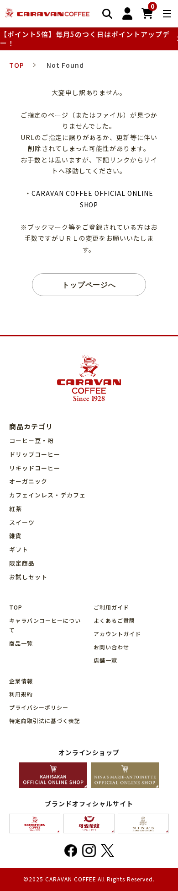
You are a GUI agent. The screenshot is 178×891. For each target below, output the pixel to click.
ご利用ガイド (111, 607)
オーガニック (28, 481)
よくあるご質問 (114, 620)
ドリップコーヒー (34, 454)
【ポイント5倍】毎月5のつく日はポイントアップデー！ (85, 39)
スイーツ (22, 522)
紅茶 (15, 508)
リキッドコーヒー (34, 468)
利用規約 (21, 694)
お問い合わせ (111, 647)
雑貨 (15, 535)
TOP (15, 607)
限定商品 (22, 563)
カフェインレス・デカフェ (47, 495)
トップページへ (89, 284)
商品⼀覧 (21, 643)
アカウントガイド (117, 633)
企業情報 (21, 681)
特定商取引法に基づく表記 (44, 720)
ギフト (18, 549)
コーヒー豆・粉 (31, 440)
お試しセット (28, 576)
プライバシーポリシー (38, 707)
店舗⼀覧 (105, 660)
